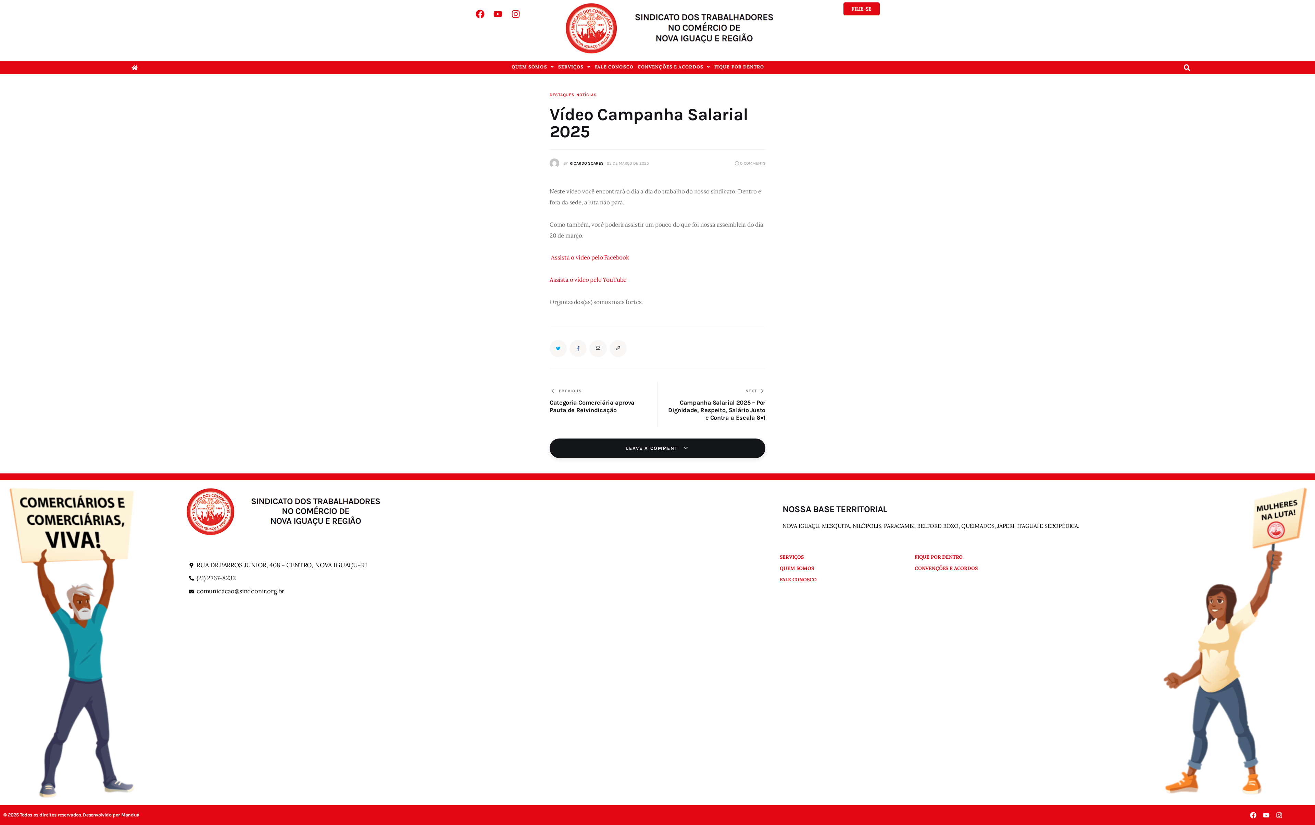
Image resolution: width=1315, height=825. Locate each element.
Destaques (562, 94)
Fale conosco (614, 67)
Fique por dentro (739, 67)
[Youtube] (498, 14)
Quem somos (529, 67)
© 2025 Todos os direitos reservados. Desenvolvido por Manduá (71, 815)
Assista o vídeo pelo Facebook (590, 257)
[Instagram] (516, 14)
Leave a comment (652, 448)
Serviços (571, 67)
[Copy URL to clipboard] (618, 348)
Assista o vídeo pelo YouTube (588, 279)
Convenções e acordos (670, 67)
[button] (533, 67)
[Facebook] (480, 14)
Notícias (586, 94)
